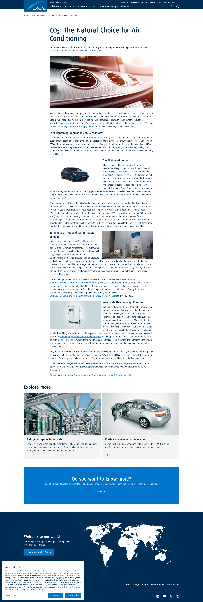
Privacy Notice (157, 584)
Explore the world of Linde (39, 552)
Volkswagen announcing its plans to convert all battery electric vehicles (83, 296)
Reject (56, 595)
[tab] (55, 6)
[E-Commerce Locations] (172, 6)
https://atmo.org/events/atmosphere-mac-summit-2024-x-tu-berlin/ (100, 375)
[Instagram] (177, 596)
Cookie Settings (132, 584)
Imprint (145, 584)
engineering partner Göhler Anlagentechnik (80, 337)
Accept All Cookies (73, 595)
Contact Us (101, 492)
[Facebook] (171, 596)
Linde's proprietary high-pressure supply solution (72, 127)
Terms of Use (173, 584)
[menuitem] (125, 6)
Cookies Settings (10, 595)
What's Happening (38, 15)
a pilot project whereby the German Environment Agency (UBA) (79, 283)
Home (26, 15)
